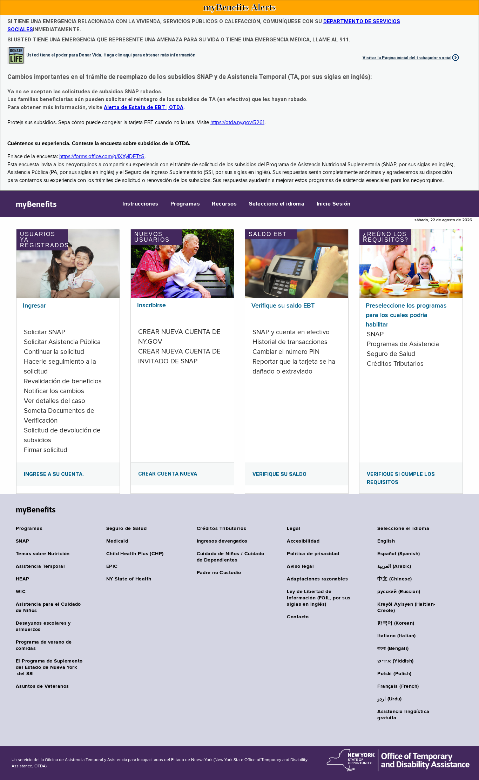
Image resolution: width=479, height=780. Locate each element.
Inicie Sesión (334, 204)
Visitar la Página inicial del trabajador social (407, 57)
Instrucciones (140, 204)
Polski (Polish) (394, 673)
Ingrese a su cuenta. (54, 474)
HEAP (22, 579)
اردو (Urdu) (389, 699)
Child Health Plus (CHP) (135, 553)
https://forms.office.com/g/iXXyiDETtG (101, 156)
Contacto (298, 616)
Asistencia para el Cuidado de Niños (48, 607)
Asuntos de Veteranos (42, 686)
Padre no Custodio (219, 572)
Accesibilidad (303, 541)
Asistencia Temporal (40, 566)
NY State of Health (128, 579)
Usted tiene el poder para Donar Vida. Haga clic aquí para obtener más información (110, 54)
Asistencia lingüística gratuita (403, 714)
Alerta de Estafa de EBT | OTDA (143, 107)
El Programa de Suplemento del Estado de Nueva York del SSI (49, 667)
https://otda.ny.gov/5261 (237, 122)
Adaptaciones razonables (317, 579)
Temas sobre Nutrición (43, 553)
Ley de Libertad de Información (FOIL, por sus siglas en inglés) (318, 598)
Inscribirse (151, 305)
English (386, 541)
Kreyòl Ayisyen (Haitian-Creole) (406, 607)
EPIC (112, 566)
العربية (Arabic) (394, 566)
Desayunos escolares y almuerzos (43, 626)
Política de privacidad (313, 553)
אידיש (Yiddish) (395, 661)
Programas (185, 204)
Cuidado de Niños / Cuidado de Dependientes (230, 557)
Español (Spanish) (398, 553)
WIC (21, 591)
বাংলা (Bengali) (393, 648)
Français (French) (398, 686)
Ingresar (34, 306)
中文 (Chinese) (394, 579)
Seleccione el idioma (277, 204)
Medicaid (117, 541)
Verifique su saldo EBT (283, 306)
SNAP (22, 541)
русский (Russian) (398, 591)
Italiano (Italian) (396, 635)
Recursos (224, 204)
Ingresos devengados (222, 541)
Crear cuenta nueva (167, 474)
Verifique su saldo (279, 474)
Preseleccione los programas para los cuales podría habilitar (406, 315)
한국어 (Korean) (395, 623)
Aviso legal (300, 566)
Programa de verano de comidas (44, 645)
